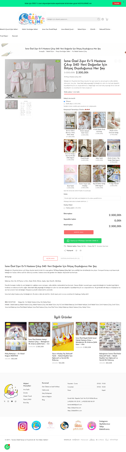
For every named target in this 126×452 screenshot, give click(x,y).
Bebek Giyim (82, 29)
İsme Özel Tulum (53, 307)
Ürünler (25, 393)
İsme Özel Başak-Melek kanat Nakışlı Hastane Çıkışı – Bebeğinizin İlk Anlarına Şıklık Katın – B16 (86, 341)
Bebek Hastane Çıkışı (26, 304)
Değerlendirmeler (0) (70, 258)
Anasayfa (41, 51)
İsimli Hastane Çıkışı (106, 304)
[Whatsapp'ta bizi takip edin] (15, 401)
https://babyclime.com (74, 408)
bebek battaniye (15, 304)
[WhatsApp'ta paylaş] (76, 250)
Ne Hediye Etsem (46, 302)
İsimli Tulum (115, 304)
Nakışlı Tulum (86, 307)
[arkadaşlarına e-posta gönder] (80, 250)
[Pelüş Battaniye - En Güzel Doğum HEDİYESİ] (16, 336)
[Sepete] (107, 19)
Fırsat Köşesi (4, 36)
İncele (116, 3)
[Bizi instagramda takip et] (8, 401)
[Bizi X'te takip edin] (4, 401)
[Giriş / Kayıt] (102, 19)
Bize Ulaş (26, 403)
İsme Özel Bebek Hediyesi (24, 307)
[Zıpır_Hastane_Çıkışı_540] (33, 79)
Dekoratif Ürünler (105, 29)
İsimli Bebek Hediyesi (81, 304)
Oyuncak (15, 36)
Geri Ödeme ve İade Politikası (51, 387)
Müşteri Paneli (27, 396)
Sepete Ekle (78, 232)
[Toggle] (7, 447)
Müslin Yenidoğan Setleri (30, 29)
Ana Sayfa (26, 389)
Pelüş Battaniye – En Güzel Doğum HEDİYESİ (15, 354)
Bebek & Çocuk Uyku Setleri (9, 29)
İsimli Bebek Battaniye (68, 304)
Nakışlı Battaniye (63, 307)
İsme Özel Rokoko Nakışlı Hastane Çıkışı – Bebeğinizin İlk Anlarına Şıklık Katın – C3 (39, 341)
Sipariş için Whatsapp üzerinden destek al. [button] (84, 240)
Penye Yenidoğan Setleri (63, 51)
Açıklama (50, 258)
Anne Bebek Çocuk (67, 29)
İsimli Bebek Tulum (93, 304)
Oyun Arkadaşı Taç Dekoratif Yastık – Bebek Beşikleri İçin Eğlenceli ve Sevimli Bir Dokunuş (62, 356)
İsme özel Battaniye (10, 307)
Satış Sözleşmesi (47, 393)
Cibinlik (92, 29)
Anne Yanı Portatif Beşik (49, 29)
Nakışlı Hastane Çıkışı (75, 307)
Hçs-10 (59, 304)
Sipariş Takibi (27, 399)
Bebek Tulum (52, 304)
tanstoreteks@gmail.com (75, 404)
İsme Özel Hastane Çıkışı (40, 307)
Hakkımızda (45, 390)
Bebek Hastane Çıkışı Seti (40, 304)
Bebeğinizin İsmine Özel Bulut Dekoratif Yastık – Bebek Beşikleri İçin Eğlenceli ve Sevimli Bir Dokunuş (110, 356)
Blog (43, 400)
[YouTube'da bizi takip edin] (12, 401)
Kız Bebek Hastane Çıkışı (79, 51)
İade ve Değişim (47, 396)
